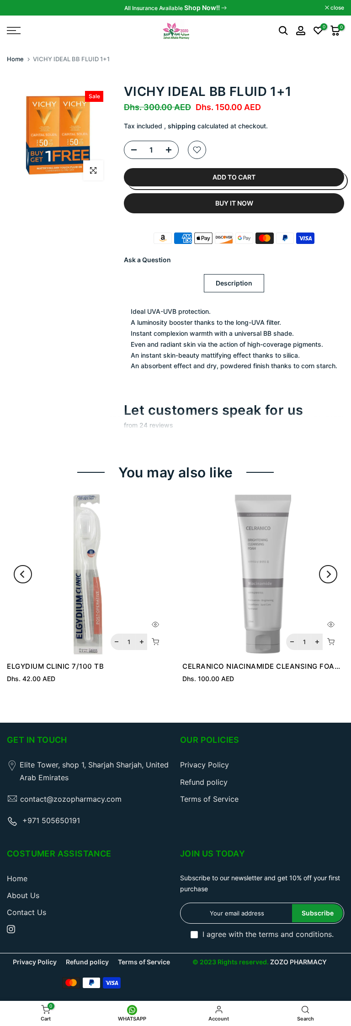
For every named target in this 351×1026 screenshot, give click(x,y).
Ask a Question (147, 260)
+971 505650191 (51, 820)
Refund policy (204, 782)
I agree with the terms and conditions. (268, 934)
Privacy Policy (204, 764)
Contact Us (26, 912)
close (18, 8)
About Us (23, 895)
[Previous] (23, 574)
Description (234, 283)
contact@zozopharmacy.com (71, 799)
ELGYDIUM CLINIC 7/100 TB (55, 666)
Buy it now (234, 203)
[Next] (328, 574)
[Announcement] (175, 7)
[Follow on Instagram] (11, 929)
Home (15, 59)
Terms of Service (209, 799)
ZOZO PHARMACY (298, 962)
